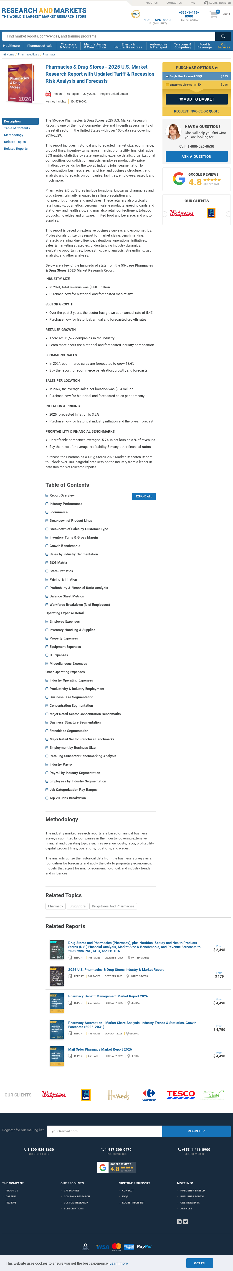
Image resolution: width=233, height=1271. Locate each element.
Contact (128, 1190)
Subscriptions (74, 1208)
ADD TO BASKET (196, 99)
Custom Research (76, 1202)
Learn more (118, 1263)
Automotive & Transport (158, 45)
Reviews (11, 1202)
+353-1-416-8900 (189, 14)
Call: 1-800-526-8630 (196, 146)
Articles (186, 1208)
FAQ (193, 2)
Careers (11, 1196)
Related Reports (16, 148)
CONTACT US (174, 2)
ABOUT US (152, 2)
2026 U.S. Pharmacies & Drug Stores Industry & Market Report (116, 970)
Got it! (199, 1263)
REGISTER (196, 1131)
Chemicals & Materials (68, 45)
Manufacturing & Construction (95, 45)
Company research (77, 1196)
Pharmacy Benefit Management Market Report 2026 (108, 996)
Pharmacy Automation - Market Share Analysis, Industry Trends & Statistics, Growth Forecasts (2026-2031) (132, 1025)
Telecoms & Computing (182, 45)
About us (12, 1190)
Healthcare (11, 45)
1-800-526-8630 (157, 20)
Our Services (224, 45)
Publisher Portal (192, 1196)
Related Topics (15, 142)
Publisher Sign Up (192, 1190)
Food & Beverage (205, 45)
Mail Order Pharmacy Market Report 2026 (100, 1049)
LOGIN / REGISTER (220, 2)
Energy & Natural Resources (128, 45)
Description (12, 121)
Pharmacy (55, 906)
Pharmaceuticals (40, 45)
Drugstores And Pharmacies (113, 906)
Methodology (13, 135)
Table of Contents (17, 128)
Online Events (190, 1202)
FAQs (125, 1196)
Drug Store (77, 906)
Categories (71, 1190)
